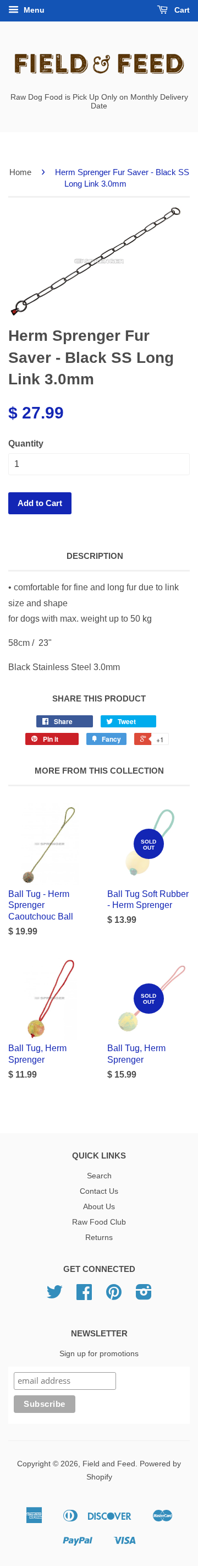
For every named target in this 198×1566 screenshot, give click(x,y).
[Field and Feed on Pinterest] (114, 1296)
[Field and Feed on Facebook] (84, 1296)
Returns (99, 1237)
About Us (99, 1207)
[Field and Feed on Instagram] (143, 1296)
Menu (33, 10)
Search (99, 1176)
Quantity (25, 443)
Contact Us (99, 1191)
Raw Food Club (99, 1222)
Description (95, 556)
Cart (181, 10)
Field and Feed (108, 1464)
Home (20, 172)
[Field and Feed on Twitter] (54, 1296)
